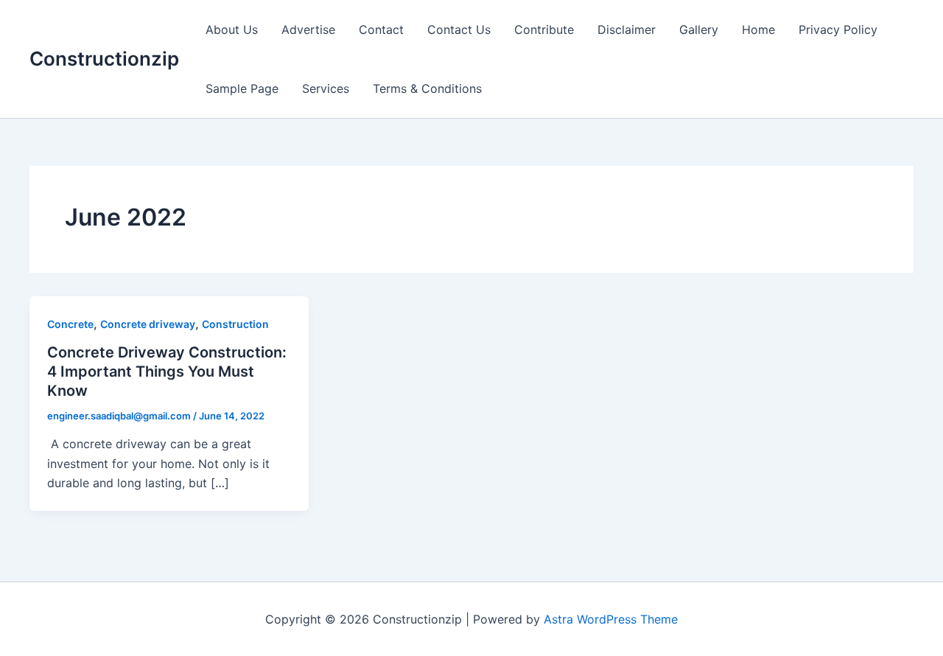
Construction (235, 324)
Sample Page (242, 88)
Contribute (544, 29)
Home (758, 29)
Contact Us (459, 29)
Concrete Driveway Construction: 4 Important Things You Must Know (167, 371)
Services (325, 88)
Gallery (698, 29)
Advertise (308, 29)
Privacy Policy (838, 29)
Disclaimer (626, 29)
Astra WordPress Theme (611, 619)
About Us (232, 29)
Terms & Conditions (427, 88)
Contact (381, 29)
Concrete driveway (147, 324)
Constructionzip (104, 58)
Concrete (70, 324)
